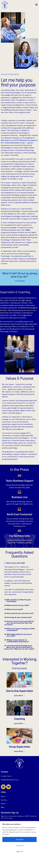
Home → (4, 796)
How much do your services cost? (20, 613)
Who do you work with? (15, 563)
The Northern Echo (19, 536)
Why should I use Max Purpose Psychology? (18, 600)
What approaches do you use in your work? (19, 635)
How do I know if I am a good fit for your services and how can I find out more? (19, 623)
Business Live (19, 497)
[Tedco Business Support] (19, 475)
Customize (19, 845)
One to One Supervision (19, 691)
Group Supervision (19, 746)
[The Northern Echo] (19, 530)
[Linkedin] (3, 786)
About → (4, 804)
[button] (36, 4)
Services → (5, 800)
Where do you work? (14, 609)
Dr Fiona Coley (11, 443)
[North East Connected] (19, 509)
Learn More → (19, 695)
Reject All (19, 851)
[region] (19, 838)
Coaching (19, 718)
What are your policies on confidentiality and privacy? (17, 641)
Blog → (3, 807)
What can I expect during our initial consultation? (20, 629)
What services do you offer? (17, 605)
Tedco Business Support (19, 480)
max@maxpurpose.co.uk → (10, 780)
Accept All (19, 839)
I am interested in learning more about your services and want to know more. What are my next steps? (19, 647)
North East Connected (19, 514)
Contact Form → (7, 776)
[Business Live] (19, 492)
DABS (27, 230)
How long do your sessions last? (19, 617)
